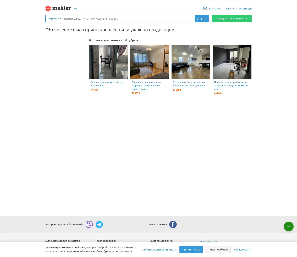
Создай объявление (232, 18)
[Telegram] (99, 224)
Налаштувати (242, 249)
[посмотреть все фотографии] (93, 49)
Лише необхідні (218, 249)
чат (289, 226)
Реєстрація (245, 8)
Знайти (201, 18)
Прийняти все (191, 249)
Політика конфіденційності (159, 249)
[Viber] (89, 224)
